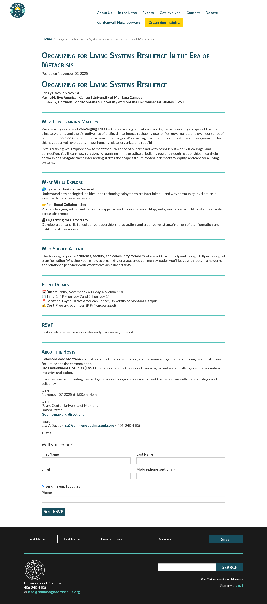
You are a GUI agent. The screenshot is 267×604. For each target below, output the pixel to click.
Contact (193, 13)
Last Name (144, 454)
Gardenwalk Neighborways (119, 22)
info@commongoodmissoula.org (54, 592)
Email (46, 469)
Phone (47, 493)
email (239, 585)
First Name (50, 454)
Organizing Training (164, 22)
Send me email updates (63, 486)
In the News (127, 13)
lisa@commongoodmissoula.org (88, 425)
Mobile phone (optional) (155, 469)
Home (47, 39)
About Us (104, 13)
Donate (212, 13)
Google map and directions (63, 414)
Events (148, 13)
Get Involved (170, 13)
